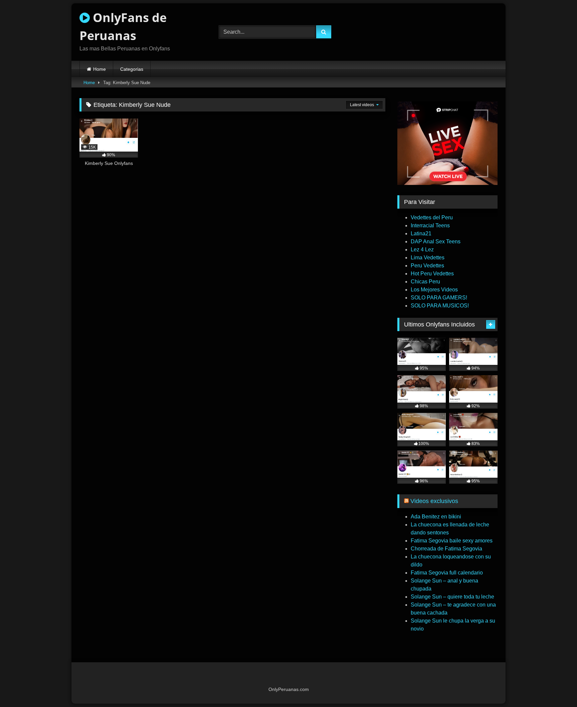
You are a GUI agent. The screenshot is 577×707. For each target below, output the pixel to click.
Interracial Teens (430, 225)
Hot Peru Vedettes (432, 273)
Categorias (131, 69)
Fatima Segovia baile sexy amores (452, 540)
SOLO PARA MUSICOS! (440, 305)
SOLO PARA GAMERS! (439, 297)
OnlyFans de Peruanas (123, 26)
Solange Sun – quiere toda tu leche (452, 597)
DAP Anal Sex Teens (435, 241)
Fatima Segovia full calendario (447, 572)
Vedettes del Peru (432, 217)
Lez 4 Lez (422, 249)
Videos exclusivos (434, 501)
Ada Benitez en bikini (436, 516)
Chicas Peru (425, 281)
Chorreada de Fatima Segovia (446, 548)
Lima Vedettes (427, 257)
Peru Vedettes (427, 265)
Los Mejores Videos (434, 289)
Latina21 (421, 233)
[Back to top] (556, 687)
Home (99, 69)
